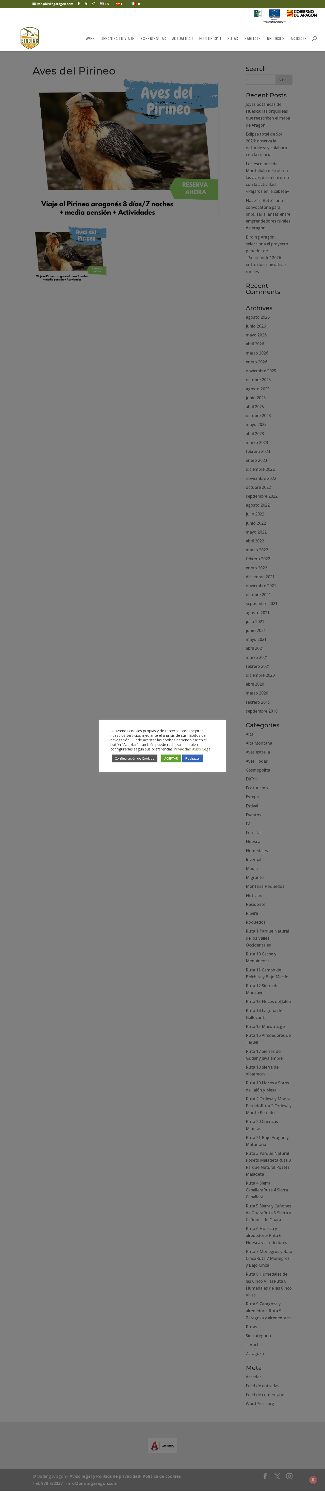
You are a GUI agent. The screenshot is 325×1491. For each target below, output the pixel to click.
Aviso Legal (201, 748)
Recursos (275, 38)
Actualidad (182, 38)
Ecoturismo (210, 38)
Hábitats (252, 38)
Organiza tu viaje (117, 38)
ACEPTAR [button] (171, 758)
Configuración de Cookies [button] (134, 758)
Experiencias (153, 38)
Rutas (232, 38)
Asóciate (299, 38)
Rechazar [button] (192, 758)
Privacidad (182, 748)
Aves (90, 38)
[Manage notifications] (313, 1480)
